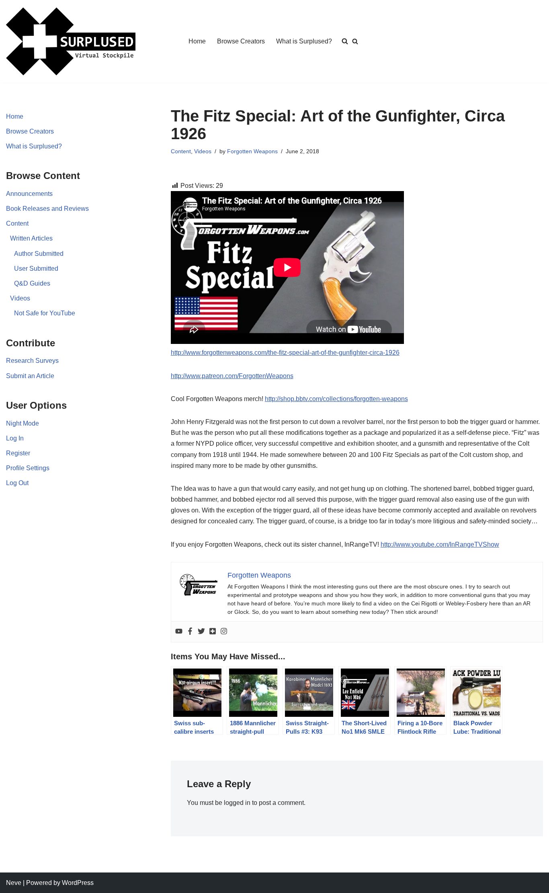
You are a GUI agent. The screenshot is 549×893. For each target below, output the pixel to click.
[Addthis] (212, 632)
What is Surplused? (304, 41)
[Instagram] (223, 632)
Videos (20, 298)
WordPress (78, 882)
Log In (15, 438)
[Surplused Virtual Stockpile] (70, 41)
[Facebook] (190, 632)
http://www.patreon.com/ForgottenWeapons (232, 375)
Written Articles (31, 238)
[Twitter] (201, 632)
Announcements (29, 193)
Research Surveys (32, 360)
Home (197, 41)
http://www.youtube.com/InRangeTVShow (440, 544)
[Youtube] (178, 632)
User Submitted (36, 268)
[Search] (355, 41)
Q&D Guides (32, 283)
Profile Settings (27, 468)
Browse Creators (241, 41)
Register (18, 453)
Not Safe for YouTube (44, 313)
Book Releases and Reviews (47, 208)
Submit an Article (30, 375)
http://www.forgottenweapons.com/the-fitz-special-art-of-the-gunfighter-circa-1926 (285, 352)
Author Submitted (39, 253)
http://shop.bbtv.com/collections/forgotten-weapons (336, 398)
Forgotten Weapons (252, 151)
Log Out (17, 482)
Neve (13, 882)
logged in (237, 802)
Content (17, 223)
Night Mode (22, 423)
